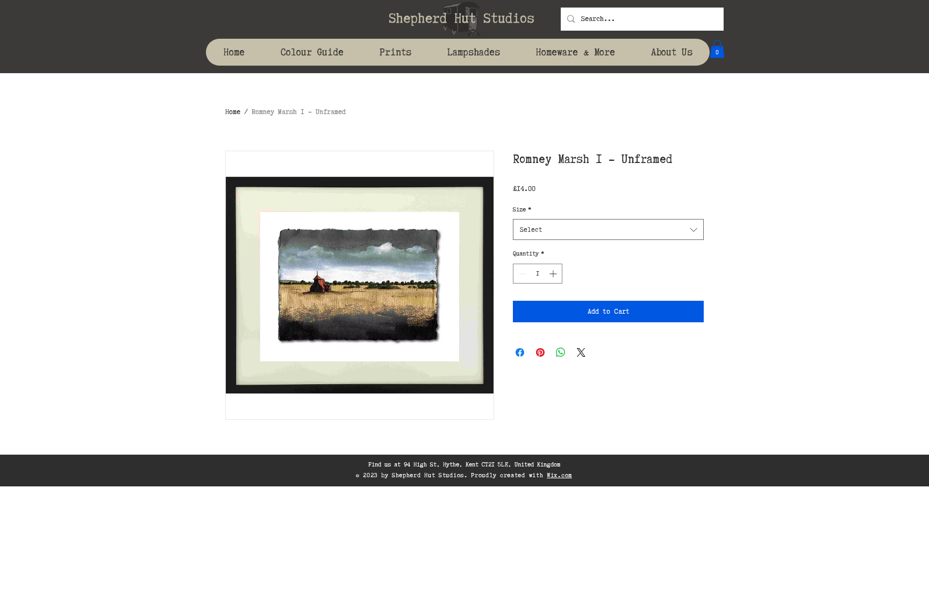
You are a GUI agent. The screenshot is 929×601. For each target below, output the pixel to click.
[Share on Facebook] (519, 352)
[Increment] (554, 273)
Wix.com (559, 475)
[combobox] (608, 229)
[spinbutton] (537, 273)
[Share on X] (581, 352)
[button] (717, 49)
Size (522, 209)
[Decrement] (521, 273)
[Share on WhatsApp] (560, 352)
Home (232, 111)
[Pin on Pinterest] (540, 352)
